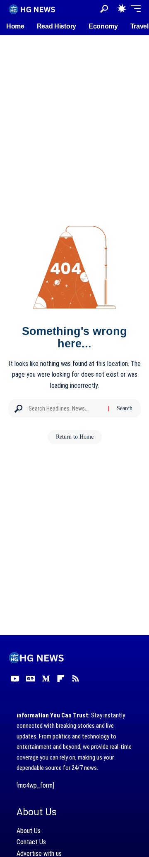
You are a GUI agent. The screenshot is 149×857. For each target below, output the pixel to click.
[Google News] (30, 678)
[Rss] (76, 678)
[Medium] (46, 678)
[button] (104, 9)
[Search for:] (65, 408)
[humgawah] (32, 8)
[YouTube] (14, 678)
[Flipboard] (61, 678)
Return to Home (75, 437)
